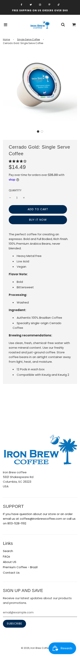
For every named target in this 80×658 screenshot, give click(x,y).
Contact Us (11, 573)
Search (8, 551)
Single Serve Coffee (28, 39)
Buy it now (38, 220)
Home (6, 39)
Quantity (15, 190)
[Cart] (74, 25)
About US (9, 562)
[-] (10, 198)
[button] (38, 131)
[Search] (63, 25)
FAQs (6, 556)
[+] (24, 198)
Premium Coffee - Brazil (20, 567)
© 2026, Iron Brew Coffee (35, 648)
